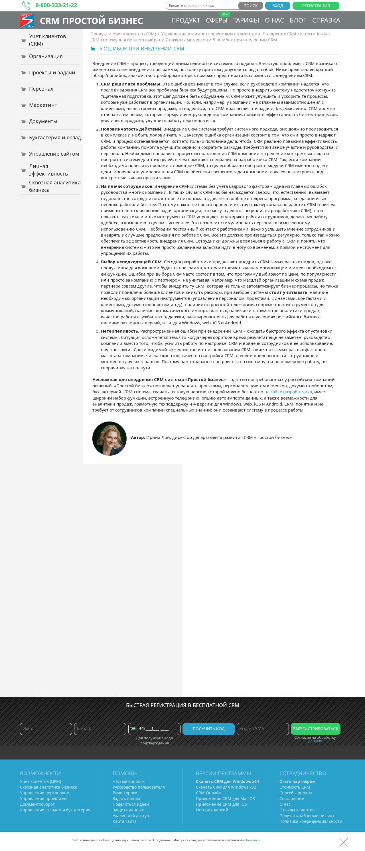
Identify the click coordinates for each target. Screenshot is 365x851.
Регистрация (316, 5)
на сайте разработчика (288, 391)
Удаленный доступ (131, 815)
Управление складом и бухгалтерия (55, 810)
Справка (326, 20)
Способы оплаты (295, 792)
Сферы (217, 20)
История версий (212, 810)
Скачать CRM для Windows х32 (226, 787)
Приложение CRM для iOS (221, 804)
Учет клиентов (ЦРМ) (40, 781)
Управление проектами (43, 798)
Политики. (253, 840)
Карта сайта (125, 821)
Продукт (185, 20)
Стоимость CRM (294, 787)
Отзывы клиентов (297, 810)
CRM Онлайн (208, 792)
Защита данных (128, 810)
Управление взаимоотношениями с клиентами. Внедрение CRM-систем (237, 33)
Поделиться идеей (131, 804)
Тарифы (246, 20)
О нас (274, 20)
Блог (298, 20)
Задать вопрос (127, 798)
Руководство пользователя (139, 787)
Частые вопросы (129, 781)
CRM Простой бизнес (91, 20)
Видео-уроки (125, 792)
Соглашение (291, 798)
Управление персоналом (44, 792)
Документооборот (37, 804)
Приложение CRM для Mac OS (225, 798)
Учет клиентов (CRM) (135, 33)
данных (315, 740)
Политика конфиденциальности (310, 821)
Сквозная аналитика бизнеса (48, 787)
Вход (277, 5)
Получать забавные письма (306, 815)
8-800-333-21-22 (56, 5)
